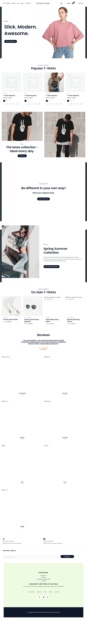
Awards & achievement (43, 579)
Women (13, 3)
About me (43, 575)
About (22, 3)
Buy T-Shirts (6, 3)
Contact (28, 3)
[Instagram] (47, 597)
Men (18, 3)
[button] (61, 4)
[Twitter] (43, 597)
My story (43, 577)
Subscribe (67, 556)
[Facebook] (39, 597)
